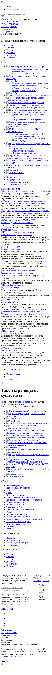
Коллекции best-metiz (10, 189)
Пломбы (20, 476)
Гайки (17, 447)
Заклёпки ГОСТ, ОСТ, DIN (18, 521)
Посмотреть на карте (10, 604)
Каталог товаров (8, 62)
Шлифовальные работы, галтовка (16, 234)
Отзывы (10, 48)
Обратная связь (8, 630)
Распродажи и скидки (16, 184)
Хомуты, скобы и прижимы (18, 524)
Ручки (17, 421)
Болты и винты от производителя (26, 443)
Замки (17, 418)
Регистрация (12, 9)
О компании (12, 55)
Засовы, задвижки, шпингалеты (25, 427)
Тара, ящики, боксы (36, 440)
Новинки (10, 177)
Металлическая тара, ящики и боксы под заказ (22, 314)
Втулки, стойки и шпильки (18, 517)
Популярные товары (15, 179)
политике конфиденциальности (18, 655)
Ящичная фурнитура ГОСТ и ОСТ (17, 222)
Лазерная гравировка (10, 249)
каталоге (20, 404)
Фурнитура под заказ (10, 350)
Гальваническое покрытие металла (17, 273)
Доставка (10, 52)
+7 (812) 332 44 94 (9, 632)
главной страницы (24, 402)
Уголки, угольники (34, 435)
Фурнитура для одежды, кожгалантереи (24, 462)
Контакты (5, 2)
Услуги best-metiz (9, 230)
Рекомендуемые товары (17, 182)
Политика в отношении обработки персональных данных (16, 588)
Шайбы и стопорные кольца (19, 514)
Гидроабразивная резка (11, 287)
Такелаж (20, 474)
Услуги (9, 50)
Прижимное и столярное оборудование (24, 433)
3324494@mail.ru (9, 26)
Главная (10, 45)
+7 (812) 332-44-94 (9, 22)
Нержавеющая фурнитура (18, 488)
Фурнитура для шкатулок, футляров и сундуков (22, 203)
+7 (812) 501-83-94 (9, 24)
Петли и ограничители (39, 423)
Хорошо (5, 661)
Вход (8, 7)
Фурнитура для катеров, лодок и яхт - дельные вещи (25, 194)
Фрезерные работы (9, 302)
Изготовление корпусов (12, 333)
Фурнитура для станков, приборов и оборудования (24, 213)
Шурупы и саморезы (36, 438)
